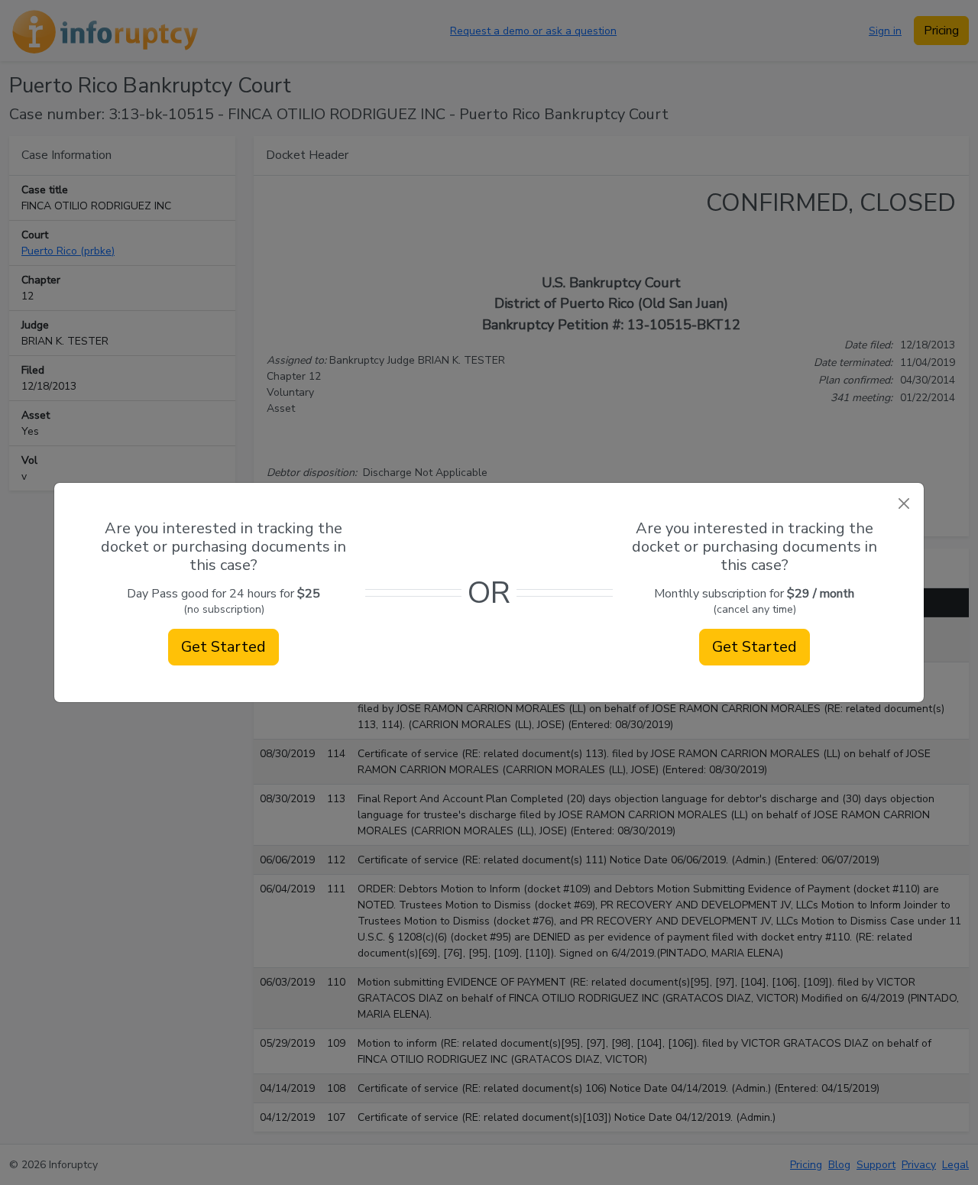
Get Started (223, 646)
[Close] (903, 503)
